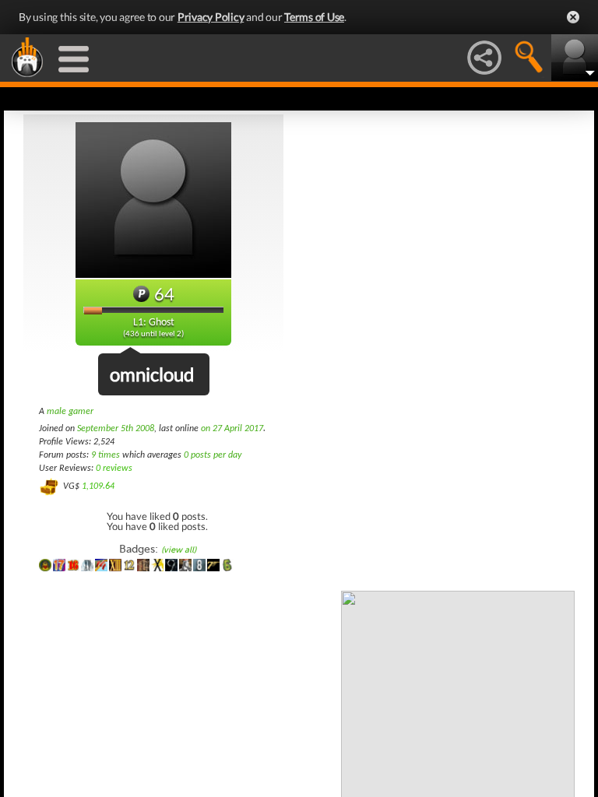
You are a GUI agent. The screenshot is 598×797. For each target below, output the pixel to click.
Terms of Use (314, 16)
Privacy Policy (211, 16)
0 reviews (114, 468)
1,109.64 (98, 486)
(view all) (178, 550)
